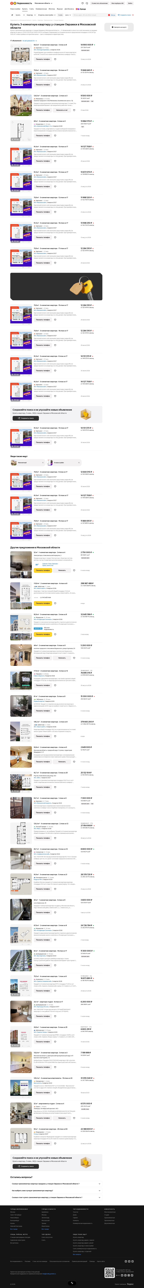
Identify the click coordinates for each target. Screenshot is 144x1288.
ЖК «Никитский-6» (40, 588)
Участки (75, 1212)
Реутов (36, 775)
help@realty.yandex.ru (49, 1274)
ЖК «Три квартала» (40, 956)
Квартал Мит (38, 879)
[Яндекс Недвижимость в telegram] (132, 1261)
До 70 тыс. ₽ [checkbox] (44, 289)
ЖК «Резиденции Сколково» (43, 619)
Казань (12, 1223)
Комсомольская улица (46, 775)
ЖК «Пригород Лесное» (41, 1007)
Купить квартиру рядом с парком (83, 1240)
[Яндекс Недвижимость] (21, 3)
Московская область (40, 750)
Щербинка (45, 1212)
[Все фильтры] (12, 15)
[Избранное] (82, 3)
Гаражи (75, 1217)
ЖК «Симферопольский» (42, 854)
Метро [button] (113, 15)
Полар (36, 1134)
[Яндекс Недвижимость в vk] (126, 1261)
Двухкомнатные (109, 1223)
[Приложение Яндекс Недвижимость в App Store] (122, 1275)
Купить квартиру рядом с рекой (83, 1243)
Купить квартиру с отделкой (82, 1251)
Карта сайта (101, 1261)
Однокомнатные (109, 1217)
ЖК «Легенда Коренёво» (42, 50)
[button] (87, 3)
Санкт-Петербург (15, 1215)
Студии (106, 1215)
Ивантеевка (45, 1226)
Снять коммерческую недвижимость (85, 1248)
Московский (45, 1220)
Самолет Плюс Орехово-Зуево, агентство (50, 564)
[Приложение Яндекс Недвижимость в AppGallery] (129, 1275)
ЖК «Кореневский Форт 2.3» (43, 126)
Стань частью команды (40, 1261)
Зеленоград (45, 1217)
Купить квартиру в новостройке (83, 1246)
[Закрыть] (133, 15)
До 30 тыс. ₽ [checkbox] (19, 289)
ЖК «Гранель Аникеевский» (43, 981)
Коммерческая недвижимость (82, 1223)
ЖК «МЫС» (37, 828)
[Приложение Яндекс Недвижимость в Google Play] (125, 1275)
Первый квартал (39, 701)
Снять (43, 1240)
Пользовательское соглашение (60, 1261)
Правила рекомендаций (79, 1261)
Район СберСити (39, 676)
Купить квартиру (78, 1237)
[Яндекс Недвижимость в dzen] (129, 1261)
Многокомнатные (110, 1212)
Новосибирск (14, 1217)
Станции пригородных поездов (20, 1237)
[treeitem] (15, 9)
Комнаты (76, 1220)
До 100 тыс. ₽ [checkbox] (58, 289)
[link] (130, 3)
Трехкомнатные (109, 1220)
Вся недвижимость (16, 1261)
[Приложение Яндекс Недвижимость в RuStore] (132, 1275)
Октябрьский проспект (48, 1108)
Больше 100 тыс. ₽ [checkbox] (21, 295)
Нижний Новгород (16, 1226)
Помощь (92, 1261)
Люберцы (37, 1108)
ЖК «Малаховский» (40, 75)
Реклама (27, 1261)
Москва (12, 1212)
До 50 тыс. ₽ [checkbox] (31, 289)
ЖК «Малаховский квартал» (43, 803)
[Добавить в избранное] (55, 59)
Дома (75, 1215)
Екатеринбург (14, 1220)
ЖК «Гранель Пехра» (40, 1032)
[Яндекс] (130, 1284)
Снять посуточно (47, 1237)
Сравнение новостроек (17, 1240)
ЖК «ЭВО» (37, 777)
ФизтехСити (38, 1083)
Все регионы (14, 1243)
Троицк (44, 1223)
